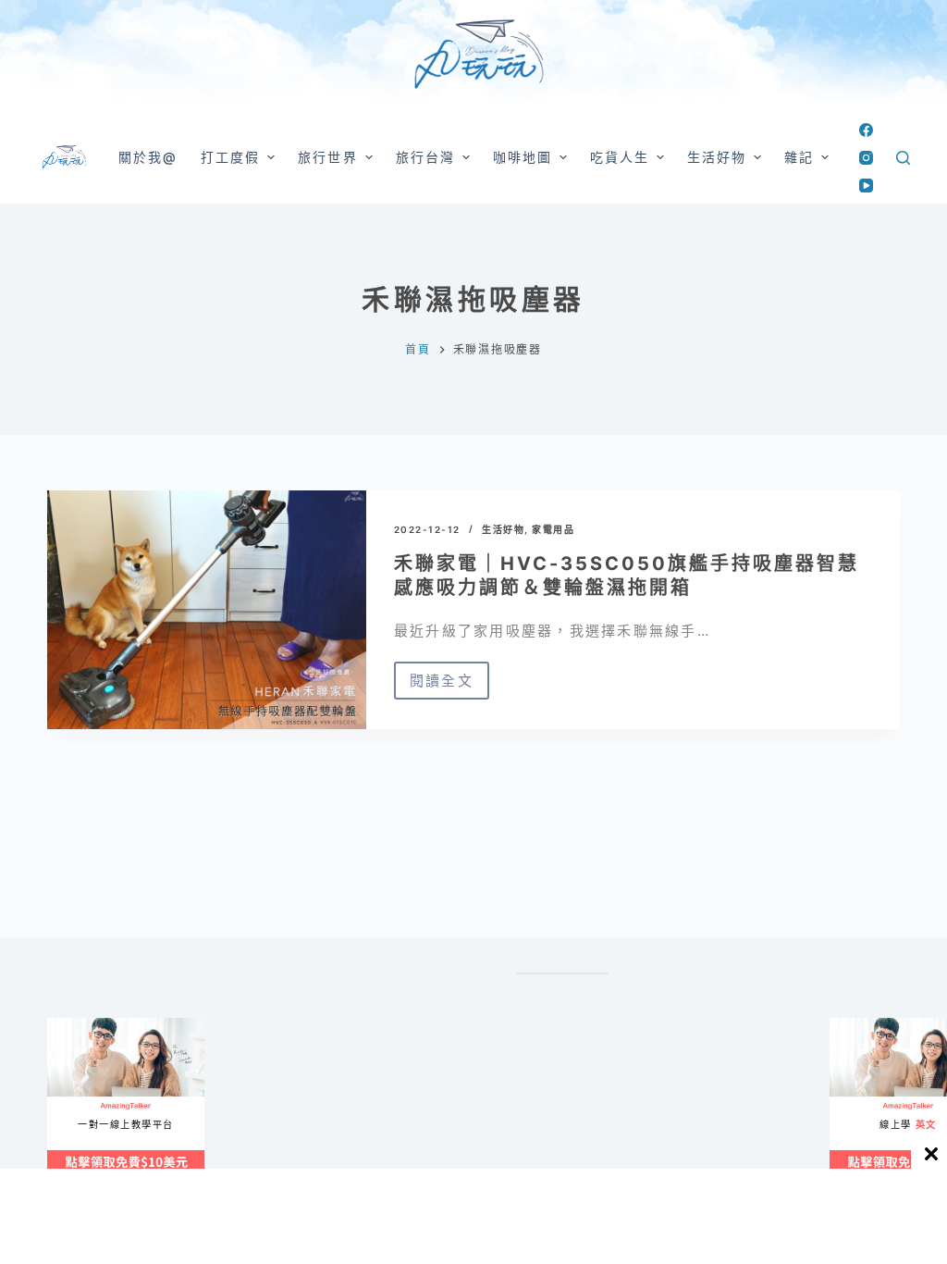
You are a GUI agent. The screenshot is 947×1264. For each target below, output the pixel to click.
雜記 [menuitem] (799, 157)
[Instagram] (866, 158)
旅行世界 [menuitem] (327, 157)
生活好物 (503, 529)
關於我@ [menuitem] (148, 157)
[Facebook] (866, 130)
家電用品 (553, 529)
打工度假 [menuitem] (230, 157)
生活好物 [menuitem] (716, 157)
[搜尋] (903, 158)
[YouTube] (866, 185)
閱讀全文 (449, 686)
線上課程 (65, 1026)
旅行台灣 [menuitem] (425, 157)
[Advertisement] (336, 1215)
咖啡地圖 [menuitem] (522, 157)
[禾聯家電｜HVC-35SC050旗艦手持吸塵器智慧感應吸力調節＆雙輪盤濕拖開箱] (206, 609)
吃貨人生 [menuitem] (619, 157)
